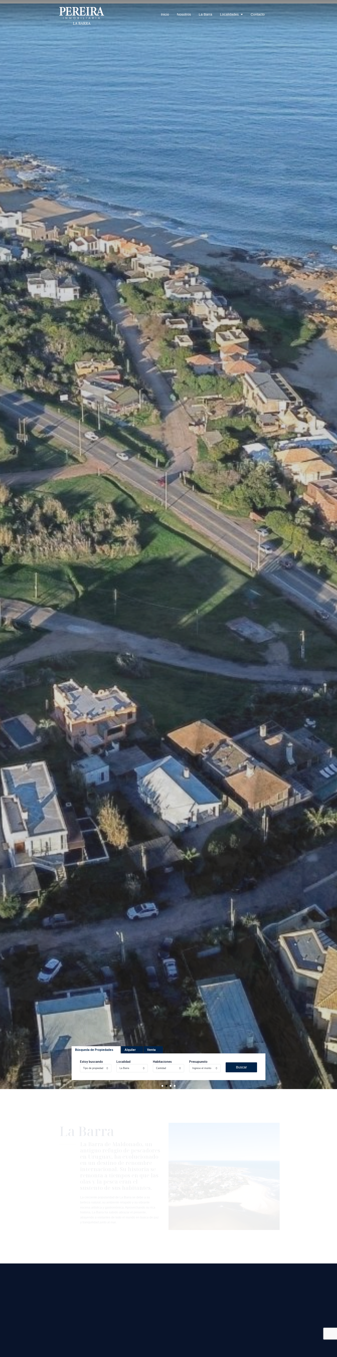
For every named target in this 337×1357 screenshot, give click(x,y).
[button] (162, 1086)
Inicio (165, 14)
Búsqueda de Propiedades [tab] (94, 1050)
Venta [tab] (151, 1050)
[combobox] (95, 1068)
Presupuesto (198, 1062)
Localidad (123, 1062)
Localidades (229, 14)
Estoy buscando (91, 1062)
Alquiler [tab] (130, 1050)
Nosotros (184, 14)
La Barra (205, 14)
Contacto (258, 14)
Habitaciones (162, 1062)
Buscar (241, 1067)
